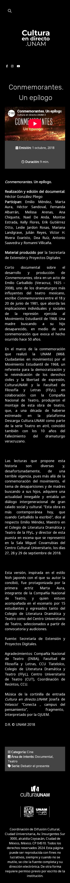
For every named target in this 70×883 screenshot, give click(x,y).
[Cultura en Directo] (35, 38)
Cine (30, 752)
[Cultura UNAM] (35, 791)
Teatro (13, 761)
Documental (44, 756)
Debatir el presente (35, 766)
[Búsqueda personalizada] (10, 11)
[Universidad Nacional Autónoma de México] (35, 811)
